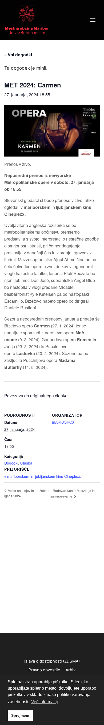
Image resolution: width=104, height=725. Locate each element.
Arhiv (70, 669)
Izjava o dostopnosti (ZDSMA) (52, 661)
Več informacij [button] (44, 701)
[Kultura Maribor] (27, 19)
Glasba (26, 463)
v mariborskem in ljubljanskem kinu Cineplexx (42, 476)
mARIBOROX (63, 422)
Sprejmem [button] (20, 715)
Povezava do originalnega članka (35, 396)
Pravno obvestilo (44, 669)
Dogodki (11, 463)
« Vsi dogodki (18, 55)
